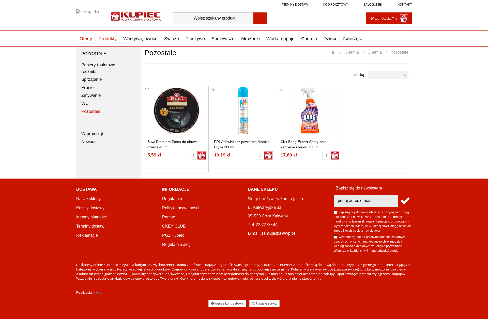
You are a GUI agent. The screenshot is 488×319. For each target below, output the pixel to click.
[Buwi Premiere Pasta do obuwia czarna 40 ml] (176, 110)
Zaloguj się (372, 4)
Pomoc (168, 217)
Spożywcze (223, 38)
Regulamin (172, 199)
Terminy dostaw (295, 4)
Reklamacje (87, 235)
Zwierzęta (352, 38)
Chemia (309, 38)
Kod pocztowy (335, 4)
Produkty (108, 38)
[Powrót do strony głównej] (335, 52)
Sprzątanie (91, 79)
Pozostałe (90, 111)
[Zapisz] (405, 201)
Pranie (87, 87)
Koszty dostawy (90, 208)
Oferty (86, 38)
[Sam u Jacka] (89, 15)
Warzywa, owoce (140, 38)
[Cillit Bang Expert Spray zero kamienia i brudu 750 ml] (309, 110)
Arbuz (97, 292)
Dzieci (330, 38)
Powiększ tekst (266, 303)
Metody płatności (91, 217)
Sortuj (359, 74)
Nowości (89, 141)
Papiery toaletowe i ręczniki (99, 68)
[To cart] (201, 155)
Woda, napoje (280, 38)
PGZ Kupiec (173, 235)
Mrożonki (250, 38)
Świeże (171, 38)
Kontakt (404, 4)
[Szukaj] (260, 18)
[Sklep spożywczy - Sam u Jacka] (136, 15)
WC (84, 103)
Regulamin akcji (176, 244)
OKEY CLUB (174, 226)
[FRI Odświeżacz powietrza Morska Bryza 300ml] (243, 110)
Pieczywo (195, 38)
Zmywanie (91, 95)
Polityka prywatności (180, 208)
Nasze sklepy (88, 199)
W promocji (92, 133)
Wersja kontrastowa (228, 303)
